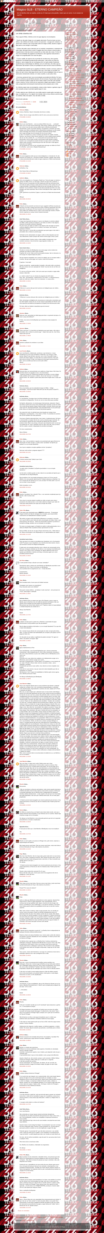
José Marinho (23, 683)
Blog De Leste (70, 40)
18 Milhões (72, 102)
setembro (72, 111)
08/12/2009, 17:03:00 (25, 323)
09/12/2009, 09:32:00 (25, 487)
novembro (72, 107)
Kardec (71, 89)
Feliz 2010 (72, 68)
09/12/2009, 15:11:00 (25, 876)
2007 (69, 133)
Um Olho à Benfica (26, 104)
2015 (69, 52)
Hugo (21, 580)
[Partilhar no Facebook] (45, 102)
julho (71, 116)
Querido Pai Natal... (74, 81)
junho (71, 118)
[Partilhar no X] (43, 102)
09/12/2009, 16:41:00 (25, 1087)
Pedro (21, 153)
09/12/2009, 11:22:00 (25, 575)
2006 (69, 135)
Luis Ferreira (23, 351)
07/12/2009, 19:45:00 (25, 117)
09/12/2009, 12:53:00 (25, 756)
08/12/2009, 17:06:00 (25, 335)
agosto (72, 113)
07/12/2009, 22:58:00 (25, 173)
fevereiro (72, 126)
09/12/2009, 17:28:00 (25, 1150)
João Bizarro (71, 151)
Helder (21, 122)
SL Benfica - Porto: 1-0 (75, 79)
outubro (72, 109)
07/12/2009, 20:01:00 (25, 149)
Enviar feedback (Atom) (28, 1220)
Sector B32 (69, 36)
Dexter (21, 810)
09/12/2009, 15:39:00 (25, 890)
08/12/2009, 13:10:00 (25, 243)
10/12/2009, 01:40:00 (25, 1192)
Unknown (22, 109)
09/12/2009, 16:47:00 (25, 1104)
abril (71, 122)
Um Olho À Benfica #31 (75, 94)
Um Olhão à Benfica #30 (75, 98)
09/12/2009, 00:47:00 (25, 434)
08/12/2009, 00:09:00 (25, 199)
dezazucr (22, 313)
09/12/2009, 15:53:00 (25, 976)
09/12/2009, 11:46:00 (25, 593)
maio (71, 120)
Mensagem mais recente (24, 1217)
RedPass (69, 38)
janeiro (72, 128)
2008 (69, 131)
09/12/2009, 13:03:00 (25, 805)
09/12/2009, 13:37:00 (25, 834)
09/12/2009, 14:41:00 (25, 849)
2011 (69, 60)
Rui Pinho (22, 560)
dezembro (72, 66)
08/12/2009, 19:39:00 (25, 391)
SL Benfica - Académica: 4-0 (76, 100)
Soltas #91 (72, 96)
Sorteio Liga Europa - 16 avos (77, 83)
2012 (69, 58)
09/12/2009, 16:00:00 (25, 995)
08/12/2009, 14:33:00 (25, 290)
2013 (69, 56)
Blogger (63, 1227)
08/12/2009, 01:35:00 (25, 214)
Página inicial (41, 1217)
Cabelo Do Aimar (71, 44)
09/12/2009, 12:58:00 (25, 779)
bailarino (22, 178)
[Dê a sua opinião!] (42, 102)
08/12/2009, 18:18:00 (25, 364)
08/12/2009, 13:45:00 (25, 281)
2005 (69, 137)
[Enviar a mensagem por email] (40, 102)
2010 (69, 62)
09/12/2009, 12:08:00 (25, 678)
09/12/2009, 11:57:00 (25, 614)
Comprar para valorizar (75, 70)
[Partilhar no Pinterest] (46, 102)
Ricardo (22, 784)
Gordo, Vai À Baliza (72, 42)
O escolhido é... (73, 87)
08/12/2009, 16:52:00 (25, 308)
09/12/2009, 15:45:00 (25, 923)
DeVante (22, 369)
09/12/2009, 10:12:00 (25, 505)
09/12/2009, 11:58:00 (25, 640)
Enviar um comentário (23, 1210)
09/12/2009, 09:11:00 (25, 452)
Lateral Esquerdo (71, 32)
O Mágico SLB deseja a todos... (77, 75)
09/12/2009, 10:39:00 (25, 555)
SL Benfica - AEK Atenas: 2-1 (76, 85)
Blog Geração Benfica (72, 34)
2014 (69, 54)
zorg (69, 156)
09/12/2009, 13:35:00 (25, 821)
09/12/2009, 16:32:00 (25, 1066)
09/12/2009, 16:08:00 (25, 1040)
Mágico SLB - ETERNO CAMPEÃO (40, 9)
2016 (69, 50)
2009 (69, 64)
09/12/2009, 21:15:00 (25, 1172)
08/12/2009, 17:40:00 (25, 346)
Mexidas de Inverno (74, 72)
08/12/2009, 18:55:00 (25, 381)
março (71, 124)
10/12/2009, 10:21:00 (25, 1207)
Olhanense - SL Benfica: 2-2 (76, 92)
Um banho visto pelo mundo (76, 77)
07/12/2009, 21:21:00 (25, 161)
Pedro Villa (23, 510)
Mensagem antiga (56, 1217)
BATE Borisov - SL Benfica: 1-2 (77, 104)
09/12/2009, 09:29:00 (25, 461)
